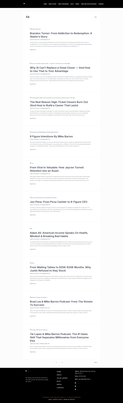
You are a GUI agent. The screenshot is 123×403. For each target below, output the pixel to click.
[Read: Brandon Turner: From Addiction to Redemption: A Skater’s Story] (35, 29)
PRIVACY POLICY (57, 399)
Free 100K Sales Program (88, 4)
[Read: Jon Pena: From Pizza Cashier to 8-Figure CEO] (43, 197)
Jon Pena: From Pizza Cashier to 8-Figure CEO (58, 201)
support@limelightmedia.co (84, 379)
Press (77, 4)
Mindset (42, 307)
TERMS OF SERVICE (69, 399)
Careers (101, 4)
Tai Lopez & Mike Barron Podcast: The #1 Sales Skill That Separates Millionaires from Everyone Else (59, 337)
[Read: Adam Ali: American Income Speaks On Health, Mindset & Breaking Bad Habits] (31, 228)
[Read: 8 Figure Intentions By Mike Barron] (44, 132)
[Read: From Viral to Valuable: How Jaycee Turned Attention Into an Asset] (31, 163)
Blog (72, 4)
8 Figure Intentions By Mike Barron (51, 136)
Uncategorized (44, 39)
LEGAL (50, 399)
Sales (46, 307)
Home (45, 4)
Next (96, 362)
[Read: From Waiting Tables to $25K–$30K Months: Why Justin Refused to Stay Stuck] (32, 263)
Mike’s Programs (63, 4)
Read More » (33, 49)
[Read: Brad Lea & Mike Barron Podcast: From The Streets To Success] (38, 297)
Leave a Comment (34, 39)
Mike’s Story (52, 4)
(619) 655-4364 (82, 376)
